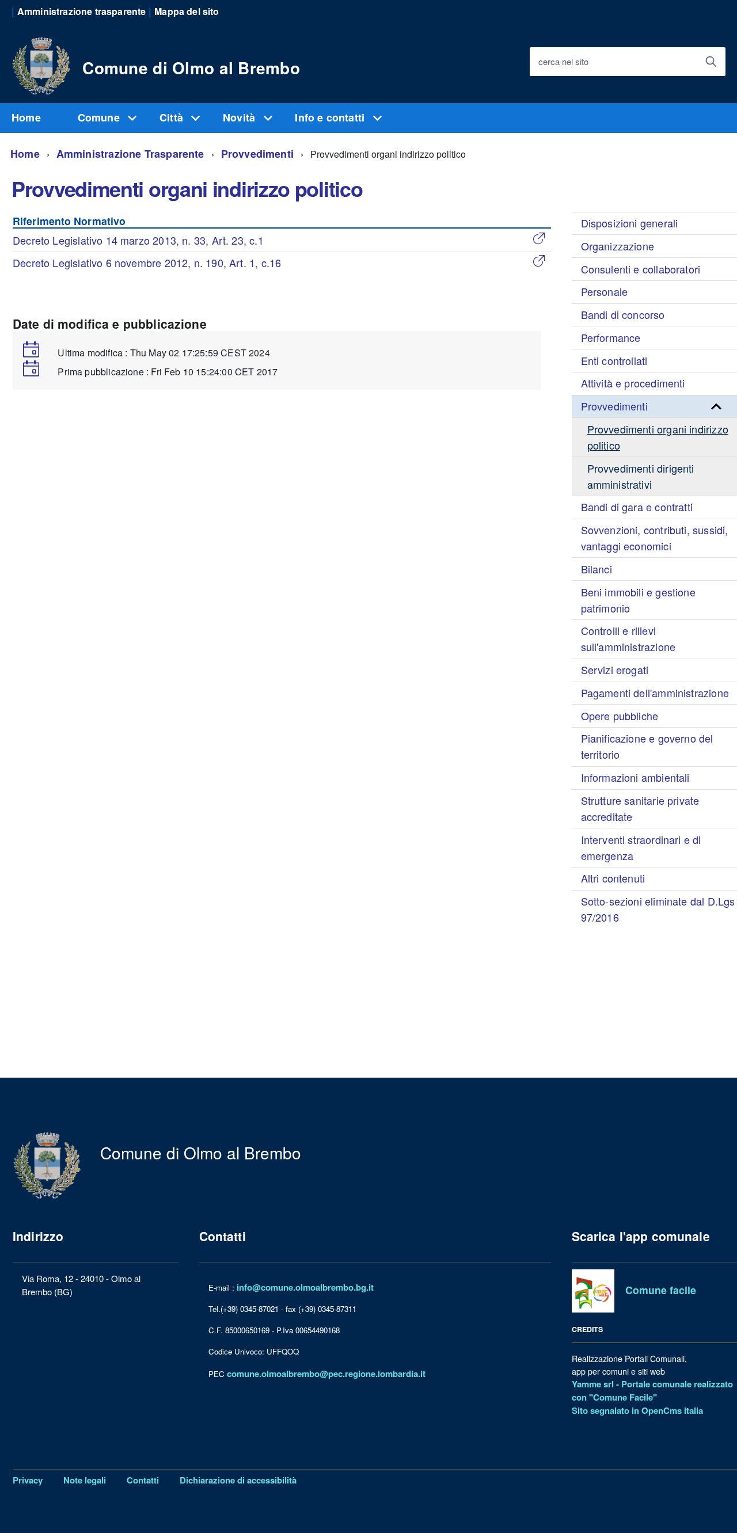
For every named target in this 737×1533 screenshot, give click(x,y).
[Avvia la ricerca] (711, 61)
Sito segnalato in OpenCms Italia (637, 1410)
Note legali (84, 1480)
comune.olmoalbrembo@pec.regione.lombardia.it (326, 1373)
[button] (716, 406)
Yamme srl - (596, 1384)
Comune (100, 117)
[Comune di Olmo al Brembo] (41, 63)
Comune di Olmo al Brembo (191, 68)
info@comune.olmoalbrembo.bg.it (305, 1287)
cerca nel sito (563, 61)
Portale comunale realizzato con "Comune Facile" (652, 1390)
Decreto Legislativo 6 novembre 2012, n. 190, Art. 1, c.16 (147, 262)
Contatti (143, 1480)
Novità (240, 117)
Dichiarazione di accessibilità (238, 1480)
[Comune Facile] (593, 1290)
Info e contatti (331, 117)
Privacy (28, 1480)
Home (26, 117)
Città (172, 117)
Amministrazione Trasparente (130, 153)
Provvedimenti (257, 153)
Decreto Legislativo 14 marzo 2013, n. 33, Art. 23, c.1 (138, 240)
